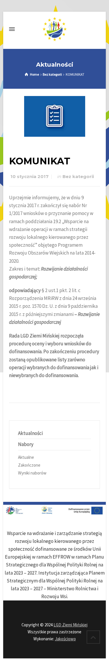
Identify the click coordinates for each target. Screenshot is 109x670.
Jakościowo (65, 638)
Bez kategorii (78, 176)
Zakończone (29, 465)
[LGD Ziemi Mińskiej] (54, 29)
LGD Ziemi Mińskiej (70, 625)
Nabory (25, 444)
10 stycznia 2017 (29, 176)
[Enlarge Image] (54, 116)
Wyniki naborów (32, 473)
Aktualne (26, 457)
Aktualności (30, 433)
